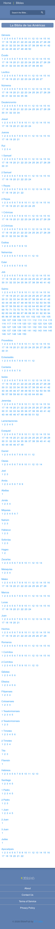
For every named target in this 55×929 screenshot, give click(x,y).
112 (35, 320)
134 (45, 327)
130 (24, 327)
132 (35, 327)
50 (29, 49)
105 (48, 316)
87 (22, 313)
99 (18, 316)
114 (45, 320)
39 (37, 45)
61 (22, 306)
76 (29, 309)
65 (37, 306)
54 (45, 302)
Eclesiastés (7, 357)
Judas (4, 839)
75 (26, 309)
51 (33, 302)
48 (22, 49)
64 (33, 306)
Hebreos (5, 770)
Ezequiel (6, 430)
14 (40, 38)
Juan (4, 615)
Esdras (5, 242)
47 (18, 49)
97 (10, 316)
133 (40, 327)
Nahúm (5, 520)
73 (18, 309)
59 (14, 306)
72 (14, 309)
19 (10, 42)
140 (24, 330)
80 (45, 309)
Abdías (5, 490)
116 (4, 323)
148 (14, 334)
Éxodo (4, 55)
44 (7, 49)
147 (9, 334)
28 (45, 42)
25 (33, 42)
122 (35, 323)
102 (33, 316)
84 (10, 313)
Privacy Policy (27, 907)
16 (48, 38)
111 (29, 320)
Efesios (5, 681)
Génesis (5, 35)
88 (26, 313)
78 (37, 309)
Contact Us (27, 894)
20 (14, 42)
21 (18, 42)
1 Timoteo (6, 730)
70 (7, 309)
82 (3, 313)
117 (9, 323)
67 (45, 306)
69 (3, 309)
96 (7, 316)
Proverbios (7, 340)
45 (10, 49)
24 (29, 42)
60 (18, 306)
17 (3, 42)
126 (4, 327)
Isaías (4, 376)
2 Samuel (6, 172)
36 (26, 45)
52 (37, 302)
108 (14, 320)
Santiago (6, 780)
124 (45, 323)
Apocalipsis (7, 849)
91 (37, 313)
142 (35, 330)
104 (43, 316)
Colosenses (7, 701)
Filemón (5, 760)
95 (3, 316)
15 (44, 38)
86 (18, 313)
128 (14, 327)
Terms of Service (27, 901)
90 (33, 313)
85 (14, 313)
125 (50, 323)
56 (3, 306)
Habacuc (6, 529)
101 (28, 316)
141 (29, 330)
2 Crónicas (7, 225)
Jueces (5, 132)
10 (25, 38)
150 (24, 334)
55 (49, 302)
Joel (3, 470)
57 (7, 306)
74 (22, 309)
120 (24, 323)
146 (4, 334)
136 (4, 330)
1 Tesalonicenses (10, 711)
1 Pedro (5, 790)
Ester (4, 262)
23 (26, 42)
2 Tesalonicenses (10, 721)
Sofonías (6, 539)
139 (19, 330)
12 (33, 38)
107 (9, 320)
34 (18, 45)
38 (33, 45)
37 (29, 45)
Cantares (6, 367)
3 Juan (5, 829)
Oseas (4, 460)
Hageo (5, 549)
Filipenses (6, 691)
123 (40, 323)
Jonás (4, 500)
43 (3, 49)
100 (23, 316)
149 (19, 334)
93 (45, 313)
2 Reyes (5, 199)
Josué (4, 119)
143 (40, 330)
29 (49, 42)
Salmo (4, 288)
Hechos (5, 628)
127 (9, 327)
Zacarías (6, 559)
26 (37, 42)
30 (3, 45)
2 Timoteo (6, 740)
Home (7, 3)
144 (45, 330)
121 (29, 323)
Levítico (5, 72)
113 (40, 320)
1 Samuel (6, 155)
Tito (3, 750)
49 (26, 49)
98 (14, 316)
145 (50, 330)
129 (19, 327)
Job (3, 272)
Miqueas (5, 510)
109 (19, 320)
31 (7, 45)
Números (6, 85)
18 (7, 42)
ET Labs (38, 921)
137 (9, 330)
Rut (3, 145)
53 (41, 302)
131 (29, 327)
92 (41, 313)
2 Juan (5, 819)
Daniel (4, 451)
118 (14, 323)
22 (22, 42)
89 (29, 313)
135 (50, 327)
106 (4, 320)
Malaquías (6, 569)
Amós (4, 480)
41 (45, 45)
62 (26, 306)
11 (29, 38)
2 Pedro (5, 799)
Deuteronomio (8, 102)
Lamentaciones (9, 420)
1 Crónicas (7, 212)
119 (19, 323)
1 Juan (5, 809)
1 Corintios (7, 652)
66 (41, 306)
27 (41, 42)
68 (49, 306)
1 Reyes (5, 185)
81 (49, 309)
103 (38, 316)
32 (10, 45)
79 (41, 309)
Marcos (5, 592)
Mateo (4, 579)
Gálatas (5, 671)
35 (22, 45)
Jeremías (6, 400)
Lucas (4, 602)
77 (33, 309)
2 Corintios (7, 662)
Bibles (20, 3)
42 (49, 45)
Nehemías (6, 252)
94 (49, 313)
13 (37, 38)
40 (41, 45)
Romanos (6, 642)
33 (14, 45)
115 (50, 320)
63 (29, 306)
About (27, 888)
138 (14, 330)
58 (10, 306)
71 (10, 309)
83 (7, 313)
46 (14, 49)
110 (24, 320)
